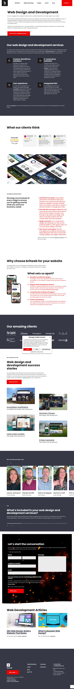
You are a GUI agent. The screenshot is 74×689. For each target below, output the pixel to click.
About (46, 3)
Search (20, 636)
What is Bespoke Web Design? (50, 289)
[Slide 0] (14, 523)
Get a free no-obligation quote (18, 33)
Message (41, 555)
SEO (49, 86)
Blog (53, 3)
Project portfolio (13, 382)
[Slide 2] (44, 523)
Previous (7, 463)
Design (39, 3)
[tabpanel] (14, 481)
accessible (16, 89)
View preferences (46, 349)
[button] (50, 337)
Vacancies (43, 664)
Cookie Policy (33, 351)
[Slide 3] (59, 523)
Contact (66, 3)
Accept (27, 349)
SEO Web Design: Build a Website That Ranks (19, 632)
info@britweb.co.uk (59, 665)
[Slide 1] (29, 523)
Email (10, 570)
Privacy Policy (40, 351)
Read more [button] (26, 145)
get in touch (26, 377)
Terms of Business (15, 681)
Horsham (13, 105)
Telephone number (14, 563)
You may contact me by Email (16, 586)
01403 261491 (57, 664)
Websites (17, 3)
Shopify (46, 68)
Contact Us (43, 667)
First (8, 560)
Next (11, 463)
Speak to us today (59, 237)
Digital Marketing (28, 3)
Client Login (12, 672)
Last (23, 560)
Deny (37, 349)
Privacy (8, 681)
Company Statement (11, 680)
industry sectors (50, 51)
